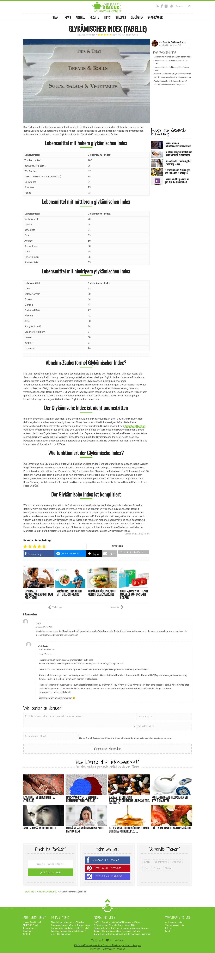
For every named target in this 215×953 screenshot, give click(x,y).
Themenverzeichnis (174, 925)
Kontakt (26, 934)
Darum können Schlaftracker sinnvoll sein (121, 931)
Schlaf (97, 931)
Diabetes (176, 862)
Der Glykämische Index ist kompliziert (169, 84)
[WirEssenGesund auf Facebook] (162, 5)
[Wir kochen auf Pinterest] (172, 5)
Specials (121, 17)
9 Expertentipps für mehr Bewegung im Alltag (115, 925)
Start (56, 17)
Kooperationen (29, 928)
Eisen (147, 862)
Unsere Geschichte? (32, 922)
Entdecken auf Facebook (106, 860)
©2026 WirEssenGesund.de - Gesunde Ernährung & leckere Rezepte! (107, 945)
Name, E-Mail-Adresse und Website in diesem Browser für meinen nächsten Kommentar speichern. (125, 738)
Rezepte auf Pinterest (107, 868)
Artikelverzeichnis (173, 922)
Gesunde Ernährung (86, 34)
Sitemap (169, 928)
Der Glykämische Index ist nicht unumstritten (172, 77)
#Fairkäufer (155, 17)
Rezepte (94, 17)
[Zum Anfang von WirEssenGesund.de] (107, 901)
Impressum (95, 949)
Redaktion (27, 931)
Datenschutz (109, 949)
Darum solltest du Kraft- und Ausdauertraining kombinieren (121, 928)
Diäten (168, 868)
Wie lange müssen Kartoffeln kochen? (68, 931)
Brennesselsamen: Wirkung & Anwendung (70, 925)
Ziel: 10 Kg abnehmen (61, 934)
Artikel (80, 17)
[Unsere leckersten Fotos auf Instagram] (167, 5)
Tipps (107, 17)
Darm (96, 934)
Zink (146, 868)
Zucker (156, 868)
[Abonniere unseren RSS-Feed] (158, 5)
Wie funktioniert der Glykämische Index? (170, 81)
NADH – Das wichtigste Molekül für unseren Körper (117, 922)
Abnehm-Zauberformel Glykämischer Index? (172, 74)
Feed (167, 931)
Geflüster (137, 17)
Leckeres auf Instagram (108, 876)
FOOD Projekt (31, 925)
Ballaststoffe (161, 862)
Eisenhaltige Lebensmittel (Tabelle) (67, 922)
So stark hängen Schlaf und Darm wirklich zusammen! (127, 934)
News (68, 17)
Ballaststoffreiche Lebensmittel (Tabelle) (70, 928)
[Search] (189, 6)
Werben (121, 949)
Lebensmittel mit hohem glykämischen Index (172, 57)
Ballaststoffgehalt (134, 426)
